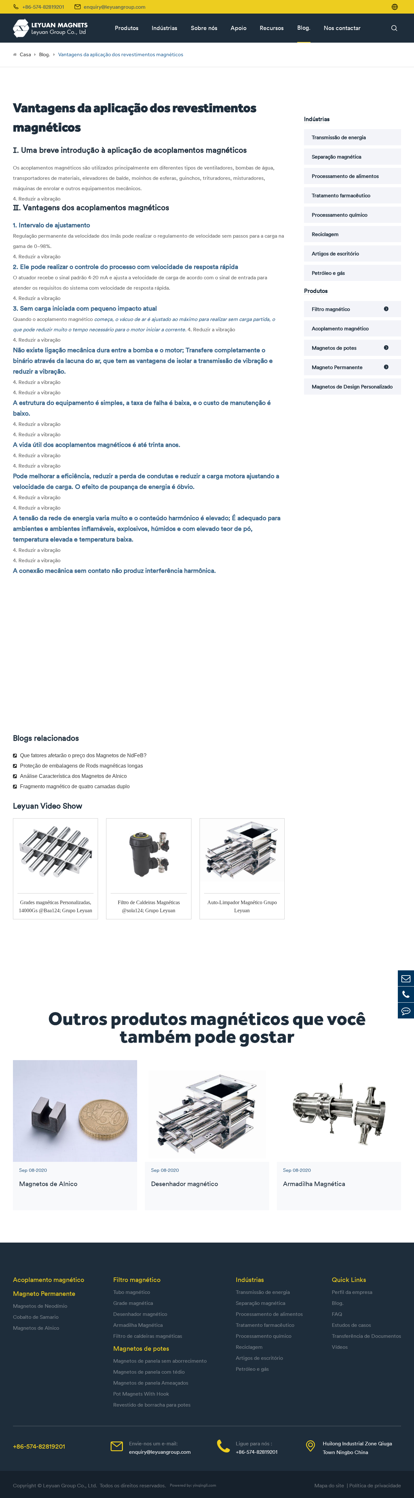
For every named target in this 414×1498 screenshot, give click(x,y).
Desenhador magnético (184, 1184)
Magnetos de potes (334, 348)
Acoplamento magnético (340, 328)
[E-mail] (406, 978)
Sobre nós (204, 28)
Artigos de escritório (335, 253)
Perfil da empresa (352, 1292)
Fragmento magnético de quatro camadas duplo (75, 786)
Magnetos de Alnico (48, 1184)
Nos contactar (342, 28)
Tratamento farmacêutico (341, 195)
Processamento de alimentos (345, 176)
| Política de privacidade (374, 1485)
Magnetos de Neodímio (40, 1306)
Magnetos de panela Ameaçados (150, 1382)
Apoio (238, 28)
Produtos (126, 28)
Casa (25, 54)
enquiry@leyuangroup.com (115, 7)
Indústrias (164, 28)
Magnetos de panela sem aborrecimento (160, 1361)
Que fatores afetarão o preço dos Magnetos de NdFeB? (83, 755)
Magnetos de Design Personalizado (352, 386)
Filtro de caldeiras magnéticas (147, 1336)
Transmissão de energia (339, 137)
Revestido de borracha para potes (152, 1404)
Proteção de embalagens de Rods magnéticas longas (81, 766)
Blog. (303, 27)
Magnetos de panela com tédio (149, 1372)
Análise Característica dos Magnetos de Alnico (73, 776)
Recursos (272, 28)
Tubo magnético (131, 1292)
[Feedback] (406, 1010)
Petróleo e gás (328, 273)
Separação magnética (336, 156)
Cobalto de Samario (36, 1317)
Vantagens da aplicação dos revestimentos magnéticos (120, 54)
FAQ (337, 1314)
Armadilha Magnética (314, 1184)
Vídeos (340, 1347)
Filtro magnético (331, 309)
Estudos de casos (351, 1325)
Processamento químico (339, 215)
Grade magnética (133, 1303)
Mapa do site (330, 1485)
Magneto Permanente (337, 367)
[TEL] (406, 994)
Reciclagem (325, 234)
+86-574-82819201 (39, 1446)
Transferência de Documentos (366, 1336)
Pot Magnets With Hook (141, 1393)
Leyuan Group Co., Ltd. (71, 1485)
